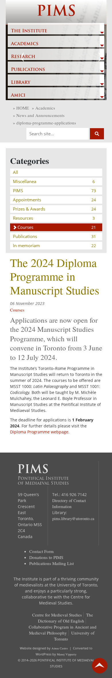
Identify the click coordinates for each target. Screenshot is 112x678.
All (15, 172)
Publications (28, 70)
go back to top (99, 665)
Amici (18, 95)
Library (20, 82)
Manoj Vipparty (66, 654)
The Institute (29, 31)
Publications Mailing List (51, 563)
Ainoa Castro (59, 648)
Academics (24, 44)
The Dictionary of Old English (65, 618)
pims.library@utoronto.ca (73, 518)
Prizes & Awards (54, 209)
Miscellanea (54, 181)
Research (23, 57)
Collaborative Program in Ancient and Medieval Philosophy (62, 630)
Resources (54, 218)
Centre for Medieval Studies (57, 615)
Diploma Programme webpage (39, 432)
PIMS (56, 12)
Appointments (54, 200)
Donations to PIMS (46, 557)
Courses (57, 227)
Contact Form (41, 551)
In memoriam (54, 245)
